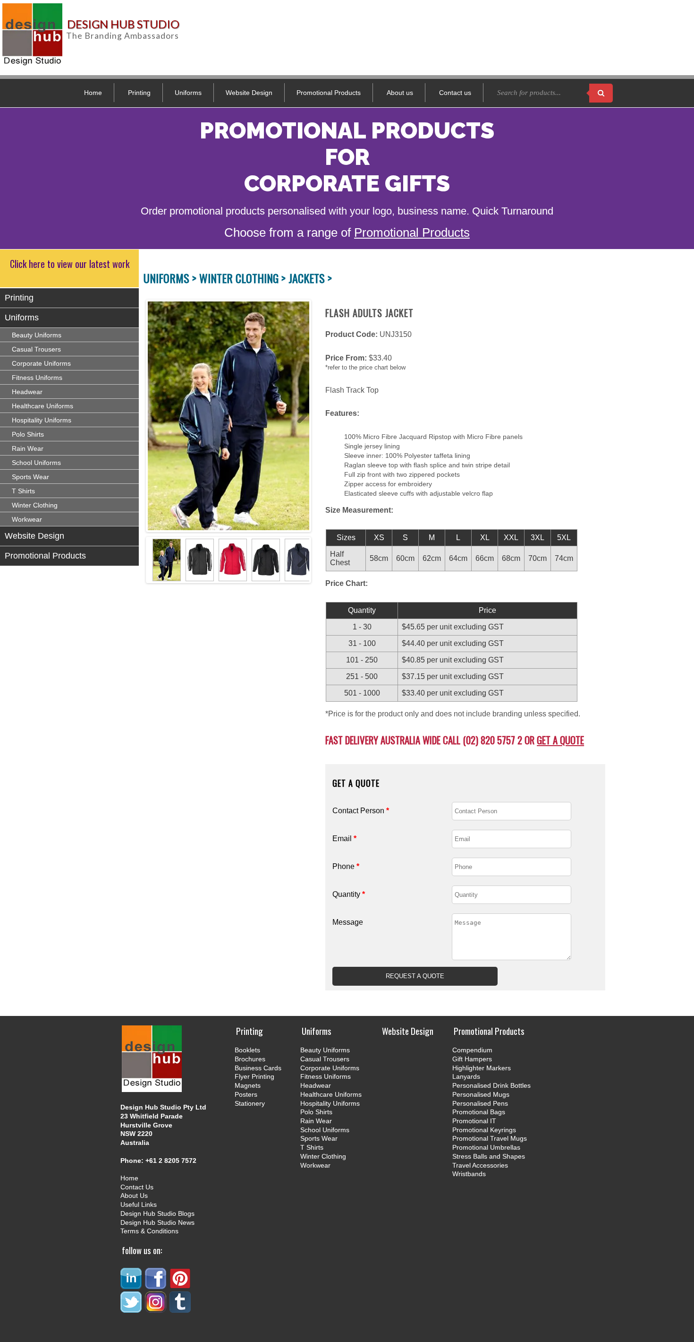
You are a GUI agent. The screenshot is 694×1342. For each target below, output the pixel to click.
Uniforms (188, 92)
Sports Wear (30, 477)
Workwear (27, 519)
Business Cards (258, 1068)
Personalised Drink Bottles (491, 1085)
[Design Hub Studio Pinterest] (180, 1285)
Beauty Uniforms (36, 335)
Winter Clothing (35, 505)
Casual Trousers (36, 349)
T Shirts (23, 491)
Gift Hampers (472, 1059)
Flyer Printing (254, 1076)
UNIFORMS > (171, 277)
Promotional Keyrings (484, 1130)
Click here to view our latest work (69, 264)
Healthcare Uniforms (42, 406)
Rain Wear (27, 448)
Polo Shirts (28, 434)
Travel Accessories (480, 1165)
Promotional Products (328, 92)
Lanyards (466, 1076)
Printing (139, 92)
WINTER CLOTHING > (243, 277)
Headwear (27, 392)
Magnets (248, 1085)
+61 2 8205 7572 (170, 1160)
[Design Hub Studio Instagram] (156, 1308)
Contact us (455, 92)
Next (298, 415)
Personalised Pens (480, 1103)
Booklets (247, 1050)
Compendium (472, 1050)
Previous (153, 415)
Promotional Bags (478, 1112)
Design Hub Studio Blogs (157, 1213)
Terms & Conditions (149, 1231)
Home (93, 92)
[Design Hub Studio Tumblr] (180, 1308)
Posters (246, 1094)
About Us (134, 1195)
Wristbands (469, 1174)
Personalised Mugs (480, 1094)
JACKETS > (310, 277)
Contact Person (360, 811)
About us (400, 92)
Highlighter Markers (481, 1068)
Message (347, 922)
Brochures (250, 1059)
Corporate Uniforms (41, 363)
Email (344, 838)
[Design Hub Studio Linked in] (131, 1285)
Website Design (249, 92)
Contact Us (136, 1187)
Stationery (250, 1103)
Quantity (348, 894)
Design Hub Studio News (157, 1222)
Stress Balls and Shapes (488, 1156)
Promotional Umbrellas (486, 1147)
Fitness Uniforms (37, 377)
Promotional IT (474, 1121)
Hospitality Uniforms (41, 420)
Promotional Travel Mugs (489, 1138)
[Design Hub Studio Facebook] (156, 1285)
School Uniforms (36, 462)
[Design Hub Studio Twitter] (131, 1308)
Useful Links (138, 1204)
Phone (345, 866)
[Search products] (601, 93)
